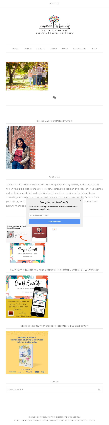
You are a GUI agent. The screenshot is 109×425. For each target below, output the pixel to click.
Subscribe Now (54, 221)
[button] (54, 202)
